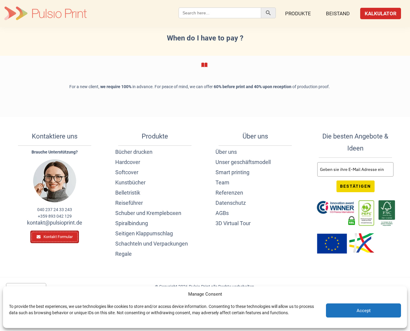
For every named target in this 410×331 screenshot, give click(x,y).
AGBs (222, 213)
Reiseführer (129, 203)
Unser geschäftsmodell (243, 162)
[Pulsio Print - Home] (45, 13)
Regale (123, 254)
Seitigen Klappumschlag (144, 233)
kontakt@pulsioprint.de (54, 222)
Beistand (338, 13)
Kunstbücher (130, 182)
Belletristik (127, 192)
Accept (364, 310)
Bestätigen (355, 186)
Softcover (126, 172)
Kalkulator (380, 13)
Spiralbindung (131, 223)
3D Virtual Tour (233, 223)
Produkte (298, 13)
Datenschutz (231, 203)
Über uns (226, 152)
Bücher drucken (133, 152)
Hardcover (127, 162)
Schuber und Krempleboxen (148, 213)
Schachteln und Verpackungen (151, 243)
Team (222, 182)
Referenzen (229, 192)
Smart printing (232, 172)
